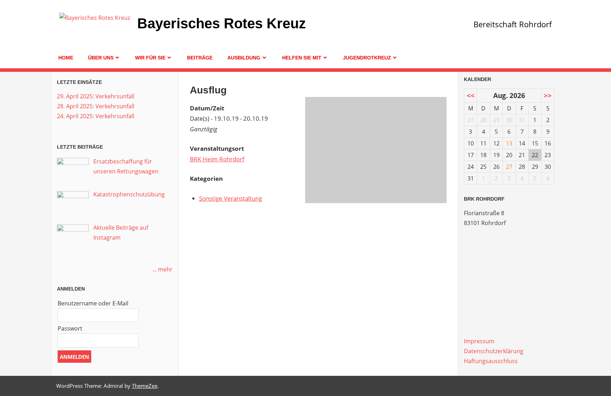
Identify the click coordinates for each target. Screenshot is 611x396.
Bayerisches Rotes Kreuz (221, 23)
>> (548, 95)
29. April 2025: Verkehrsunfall (95, 96)
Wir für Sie (150, 58)
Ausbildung (243, 58)
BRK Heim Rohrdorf (217, 159)
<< (471, 95)
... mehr (162, 269)
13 (509, 143)
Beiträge (200, 58)
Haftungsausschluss (491, 361)
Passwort (70, 328)
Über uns (101, 58)
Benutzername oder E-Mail (93, 303)
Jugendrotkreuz (367, 58)
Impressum (479, 341)
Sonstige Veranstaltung (230, 198)
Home (65, 58)
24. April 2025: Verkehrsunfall (95, 116)
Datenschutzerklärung (493, 351)
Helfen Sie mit (301, 58)
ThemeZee (144, 385)
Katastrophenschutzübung (129, 194)
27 (509, 167)
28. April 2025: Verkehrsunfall (95, 106)
